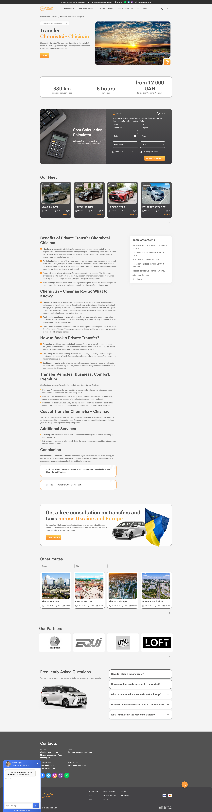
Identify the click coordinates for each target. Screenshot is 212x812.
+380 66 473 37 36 (69, 2)
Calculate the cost (132, 9)
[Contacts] (162, 9)
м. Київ (119, 2)
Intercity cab (45, 17)
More (65, 214)
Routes (120, 9)
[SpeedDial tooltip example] (185, 784)
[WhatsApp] (125, 2)
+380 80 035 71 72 (83, 2)
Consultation (53, 537)
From (116, 124)
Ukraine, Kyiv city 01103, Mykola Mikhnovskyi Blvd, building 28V (51, 755)
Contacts (106, 799)
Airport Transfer (106, 9)
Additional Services (140, 275)
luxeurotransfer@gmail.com (103, 2)
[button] (140, 674)
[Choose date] (135, 136)
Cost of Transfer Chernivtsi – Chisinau (148, 271)
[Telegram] (129, 2)
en (167, 9)
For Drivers (125, 795)
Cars (90, 795)
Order (44, 55)
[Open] (71, 566)
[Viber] (132, 2)
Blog (90, 799)
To (143, 124)
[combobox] (123, 128)
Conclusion (137, 279)
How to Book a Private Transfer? (146, 259)
